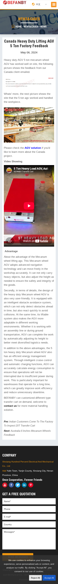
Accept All (49, 578)
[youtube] (4, 484)
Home (18, 26)
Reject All (35, 578)
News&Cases (31, 26)
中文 (38, 4)
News (43, 26)
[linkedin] (24, 484)
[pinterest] (30, 484)
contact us (10, 405)
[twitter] (17, 484)
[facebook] (11, 484)
